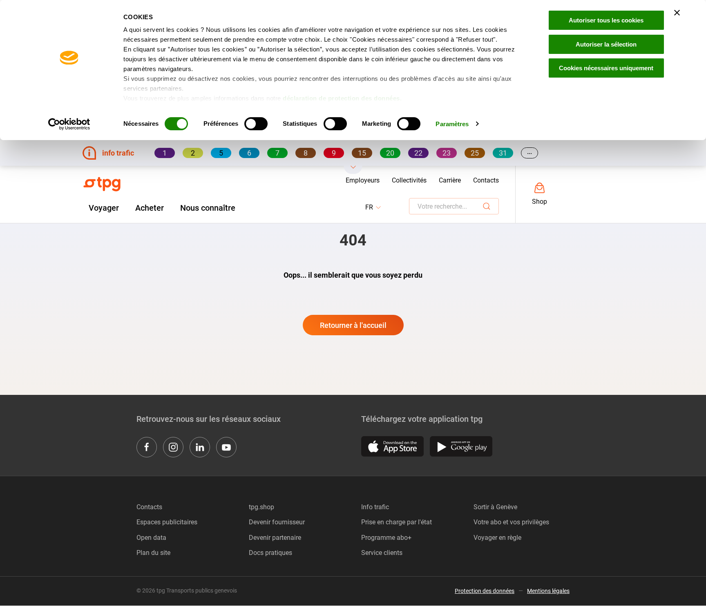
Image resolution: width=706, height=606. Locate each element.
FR (373, 207)
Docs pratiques (270, 553)
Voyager (104, 208)
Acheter (149, 208)
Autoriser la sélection (606, 44)
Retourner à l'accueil (353, 325)
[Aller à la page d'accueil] (102, 184)
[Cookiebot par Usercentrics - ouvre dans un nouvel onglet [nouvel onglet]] (69, 124)
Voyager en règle (497, 537)
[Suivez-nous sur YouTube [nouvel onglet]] (226, 447)
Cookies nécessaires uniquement (606, 68)
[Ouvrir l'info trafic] (353, 170)
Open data (151, 537)
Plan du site (153, 553)
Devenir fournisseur (277, 522)
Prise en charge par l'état (396, 522)
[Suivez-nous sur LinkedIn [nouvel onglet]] (200, 447)
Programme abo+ (386, 537)
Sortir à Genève (495, 507)
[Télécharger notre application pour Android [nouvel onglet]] (461, 446)
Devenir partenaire (275, 537)
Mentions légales (548, 591)
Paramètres (452, 123)
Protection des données (484, 591)
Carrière (450, 180)
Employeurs (363, 180)
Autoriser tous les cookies (606, 20)
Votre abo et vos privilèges (511, 522)
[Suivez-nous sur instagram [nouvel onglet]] (173, 447)
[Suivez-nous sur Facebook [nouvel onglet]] (146, 447)
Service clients (381, 553)
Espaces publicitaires (166, 522)
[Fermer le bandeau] (677, 13)
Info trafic (375, 507)
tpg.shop (261, 507)
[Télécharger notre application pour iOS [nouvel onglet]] (392, 446)
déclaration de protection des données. (342, 98)
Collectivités (409, 180)
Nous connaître (207, 208)
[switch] (256, 123)
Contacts (486, 180)
